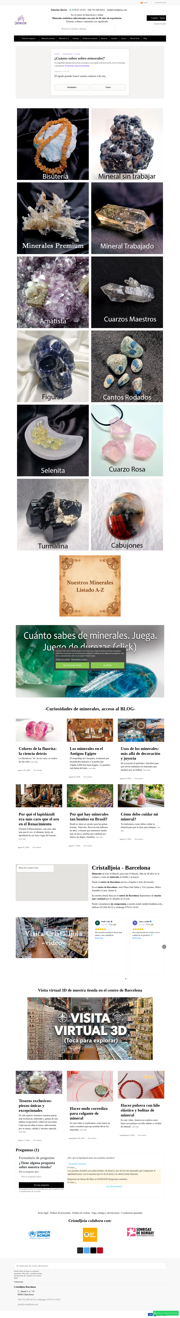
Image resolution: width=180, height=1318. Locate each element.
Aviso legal (43, 1213)
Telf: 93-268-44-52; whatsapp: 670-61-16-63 (39, 1299)
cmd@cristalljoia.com (28, 1304)
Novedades (38, 770)
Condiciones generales (131, 1213)
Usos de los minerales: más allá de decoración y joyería (140, 753)
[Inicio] (17, 38)
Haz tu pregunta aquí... (29, 1171)
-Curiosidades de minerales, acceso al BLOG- (90, 708)
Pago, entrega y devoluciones (105, 1213)
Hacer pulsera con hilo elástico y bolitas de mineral (140, 1110)
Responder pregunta (77, 1163)
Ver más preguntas (114, 1186)
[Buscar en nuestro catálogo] (111, 28)
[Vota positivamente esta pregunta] (75, 1168)
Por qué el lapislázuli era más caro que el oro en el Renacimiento (39, 819)
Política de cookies (81, 1213)
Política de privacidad (60, 1213)
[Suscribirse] (162, 1266)
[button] (30, 38)
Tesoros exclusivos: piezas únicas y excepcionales (35, 1105)
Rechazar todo (72, 665)
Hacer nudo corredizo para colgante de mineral (89, 1113)
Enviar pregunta (41, 1185)
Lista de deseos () (160, 2)
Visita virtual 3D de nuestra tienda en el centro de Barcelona (90, 990)
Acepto (107, 665)
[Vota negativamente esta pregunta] (76, 1168)
